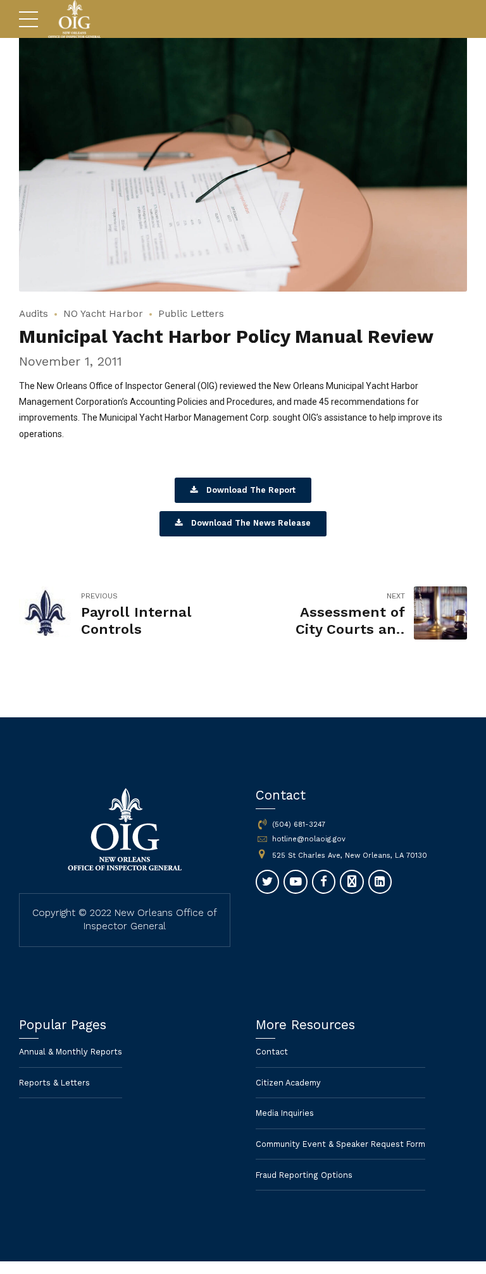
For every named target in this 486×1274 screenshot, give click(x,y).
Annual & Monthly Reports (70, 1051)
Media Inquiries (285, 1113)
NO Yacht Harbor (103, 313)
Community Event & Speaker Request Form (340, 1144)
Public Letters (191, 313)
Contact (272, 1051)
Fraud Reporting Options (304, 1175)
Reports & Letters (54, 1082)
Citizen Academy (288, 1082)
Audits (33, 313)
